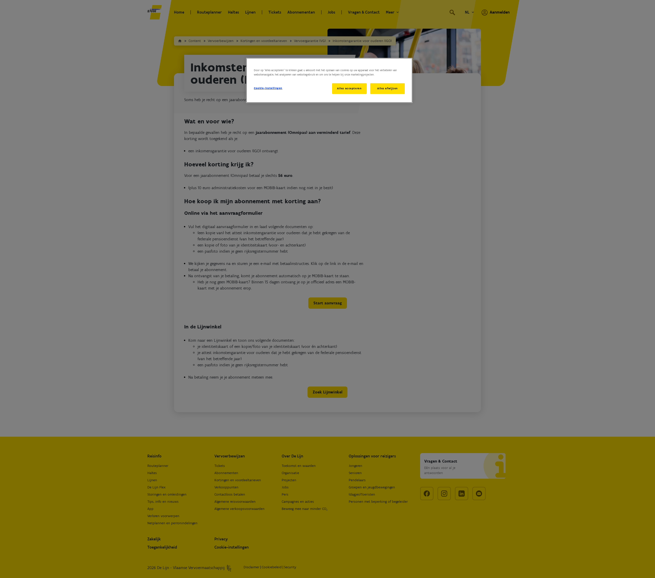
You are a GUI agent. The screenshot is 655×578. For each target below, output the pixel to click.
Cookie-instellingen (268, 88)
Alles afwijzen (387, 88)
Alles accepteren (349, 88)
